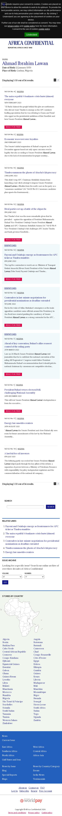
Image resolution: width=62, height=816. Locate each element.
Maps (4, 779)
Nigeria (6, 698)
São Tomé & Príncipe (13, 701)
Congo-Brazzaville (42, 654)
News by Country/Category (46, 766)
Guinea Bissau (9, 676)
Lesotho (6, 679)
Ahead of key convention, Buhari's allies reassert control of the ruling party (28, 345)
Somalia (6, 707)
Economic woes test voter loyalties (21, 139)
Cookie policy (47, 812)
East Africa (7, 747)
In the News (38, 775)
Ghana (6, 673)
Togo (36, 714)
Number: (28, 573)
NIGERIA (20, 91)
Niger (36, 695)
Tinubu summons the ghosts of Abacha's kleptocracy (30, 172)
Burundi (37, 645)
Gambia (37, 670)
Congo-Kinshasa (10, 658)
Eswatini (6, 667)
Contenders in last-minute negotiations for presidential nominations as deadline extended (27, 299)
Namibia (7, 695)
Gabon (6, 670)
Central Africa (39, 751)
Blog (4, 770)
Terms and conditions (17, 812)
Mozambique (40, 692)
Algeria (6, 639)
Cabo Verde (8, 648)
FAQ (42, 787)
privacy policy (13, 26)
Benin (5, 642)
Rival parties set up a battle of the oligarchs (25, 208)
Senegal (37, 701)
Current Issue (8, 740)
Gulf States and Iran (11, 759)
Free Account (45, 791)
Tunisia (6, 717)
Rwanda (37, 698)
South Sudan (8, 710)
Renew (34, 791)
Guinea (37, 673)
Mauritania (8, 689)
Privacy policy (34, 812)
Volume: (5, 573)
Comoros (7, 654)
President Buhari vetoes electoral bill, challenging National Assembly (22, 391)
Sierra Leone (40, 704)
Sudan (36, 710)
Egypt (36, 661)
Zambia (37, 720)
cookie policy (29, 26)
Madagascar (39, 683)
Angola (37, 639)
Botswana (38, 642)
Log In (14, 791)
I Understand (31, 34)
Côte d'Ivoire (40, 658)
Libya (5, 683)
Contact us (34, 787)
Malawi (6, 686)
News (4, 736)
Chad (36, 651)
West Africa (38, 747)
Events (36, 770)
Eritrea (37, 664)
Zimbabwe (8, 723)
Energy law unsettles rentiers (18, 423)
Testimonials (39, 779)
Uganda (37, 717)
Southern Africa (9, 751)
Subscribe (24, 791)
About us (23, 787)
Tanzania (7, 714)
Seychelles (7, 704)
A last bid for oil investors (16, 453)
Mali (36, 686)
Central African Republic (14, 651)
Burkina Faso (9, 645)
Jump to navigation (4, 4)
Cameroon (39, 648)
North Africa (8, 755)
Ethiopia (37, 667)
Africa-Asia (38, 755)
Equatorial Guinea (11, 664)
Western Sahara (10, 720)
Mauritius (38, 689)
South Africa (39, 707)
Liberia (37, 679)
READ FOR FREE (13, 127)
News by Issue (9, 766)
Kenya (36, 676)
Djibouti (6, 661)
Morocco (7, 692)
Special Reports (9, 775)
